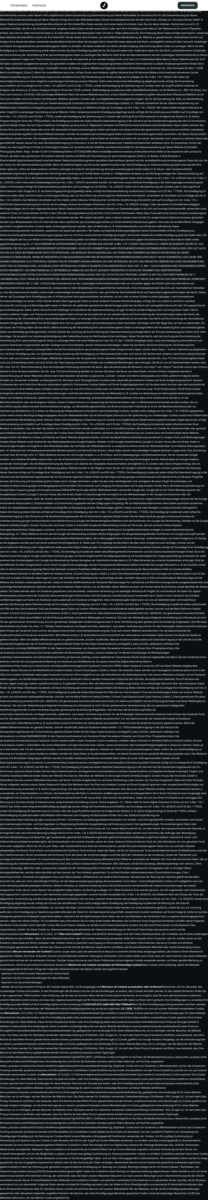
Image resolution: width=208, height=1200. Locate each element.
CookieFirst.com (169, 1070)
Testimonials (19, 5)
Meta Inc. (68, 1070)
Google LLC (61, 1044)
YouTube (14, 1061)
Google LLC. (112, 1039)
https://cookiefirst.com (57, 1149)
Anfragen (187, 5)
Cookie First (123, 1017)
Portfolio (39, 5)
